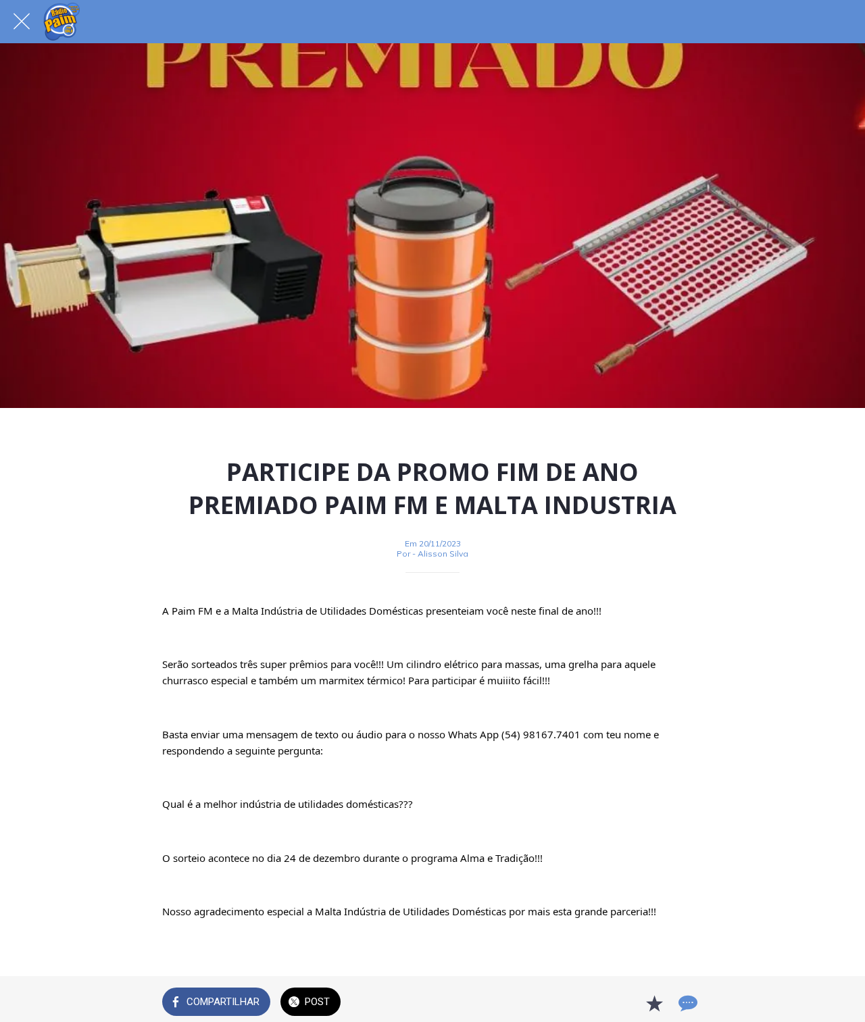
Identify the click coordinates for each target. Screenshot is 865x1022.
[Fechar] (22, 22)
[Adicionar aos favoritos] (654, 1003)
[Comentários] (686, 1003)
